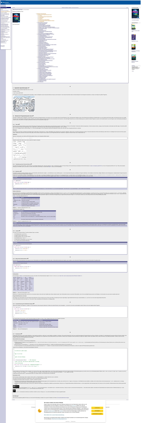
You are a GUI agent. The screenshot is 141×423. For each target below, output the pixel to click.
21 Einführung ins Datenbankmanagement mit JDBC (5, 36)
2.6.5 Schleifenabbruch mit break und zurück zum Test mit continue (48, 66)
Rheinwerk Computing (65, 7)
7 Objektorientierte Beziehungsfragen (6, 17)
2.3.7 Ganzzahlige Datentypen (42, 40)
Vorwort (2, 9)
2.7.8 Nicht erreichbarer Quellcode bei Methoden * (45, 75)
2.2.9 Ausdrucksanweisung (42, 30)
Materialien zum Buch (3, 8)
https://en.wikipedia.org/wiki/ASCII (96, 165)
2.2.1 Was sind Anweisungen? (42, 23)
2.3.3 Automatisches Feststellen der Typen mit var (45, 36)
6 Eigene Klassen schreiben (4, 16)
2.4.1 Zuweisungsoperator (42, 46)
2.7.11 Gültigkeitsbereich (41, 78)
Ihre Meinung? (3, 46)
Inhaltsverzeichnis (4, 7)
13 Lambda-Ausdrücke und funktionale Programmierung (4, 24)
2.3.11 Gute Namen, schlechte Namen (43, 43)
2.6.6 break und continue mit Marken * (43, 67)
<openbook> (70, 7)
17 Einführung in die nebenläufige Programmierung (5, 29)
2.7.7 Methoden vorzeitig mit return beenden (44, 74)
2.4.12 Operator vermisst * (42, 56)
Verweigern (97, 410)
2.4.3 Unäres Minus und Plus (42, 48)
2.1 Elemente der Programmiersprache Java (44, 14)
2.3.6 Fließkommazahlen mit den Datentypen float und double (47, 39)
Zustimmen (74, 405)
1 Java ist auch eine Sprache (4, 10)
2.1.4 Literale (40, 18)
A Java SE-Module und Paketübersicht (4, 41)
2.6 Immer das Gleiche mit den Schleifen (43, 62)
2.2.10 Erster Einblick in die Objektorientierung (45, 31)
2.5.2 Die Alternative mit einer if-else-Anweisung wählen (46, 58)
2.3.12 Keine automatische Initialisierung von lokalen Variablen (47, 44)
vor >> (127, 7)
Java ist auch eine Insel (75, 7)
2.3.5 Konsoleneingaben (41, 38)
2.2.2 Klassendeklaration (41, 24)
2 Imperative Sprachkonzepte (5, 11)
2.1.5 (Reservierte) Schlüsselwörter (43, 19)
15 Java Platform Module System (5, 27)
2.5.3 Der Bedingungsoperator (42, 59)
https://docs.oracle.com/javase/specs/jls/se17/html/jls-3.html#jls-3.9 (70, 275)
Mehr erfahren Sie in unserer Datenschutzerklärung (54, 414)
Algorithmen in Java (135, 41)
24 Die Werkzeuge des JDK (4, 40)
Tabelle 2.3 (21, 275)
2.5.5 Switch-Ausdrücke (41, 61)
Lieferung (133, 65)
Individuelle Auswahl (97, 413)
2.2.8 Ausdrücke (40, 29)
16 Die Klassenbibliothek (4, 28)
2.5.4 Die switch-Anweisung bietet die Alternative (45, 60)
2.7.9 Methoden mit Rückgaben (42, 76)
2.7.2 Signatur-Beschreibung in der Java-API (44, 70)
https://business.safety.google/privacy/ (59, 418)
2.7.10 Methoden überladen (42, 77)
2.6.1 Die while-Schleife (41, 63)
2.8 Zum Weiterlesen (40, 81)
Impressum (68, 421)
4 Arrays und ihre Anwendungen (5, 13)
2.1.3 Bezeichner (41, 17)
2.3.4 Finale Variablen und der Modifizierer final (45, 37)
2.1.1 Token (40, 15)
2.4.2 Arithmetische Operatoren (42, 47)
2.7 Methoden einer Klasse (41, 68)
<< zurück (13, 7)
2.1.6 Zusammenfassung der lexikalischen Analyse (46, 20)
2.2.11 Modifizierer (41, 32)
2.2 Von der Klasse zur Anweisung (42, 22)
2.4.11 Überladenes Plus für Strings (43, 55)
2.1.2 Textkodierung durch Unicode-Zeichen (45, 16)
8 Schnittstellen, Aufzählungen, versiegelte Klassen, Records (5, 18)
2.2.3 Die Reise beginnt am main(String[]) (44, 25)
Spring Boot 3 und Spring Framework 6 (136, 51)
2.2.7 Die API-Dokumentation (42, 28)
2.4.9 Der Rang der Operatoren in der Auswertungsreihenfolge (47, 53)
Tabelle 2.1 (14, 195)
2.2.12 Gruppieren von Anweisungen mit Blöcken (45, 33)
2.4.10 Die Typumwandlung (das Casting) (44, 54)
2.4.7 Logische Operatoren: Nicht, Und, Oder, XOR (45, 51)
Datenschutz (73, 421)
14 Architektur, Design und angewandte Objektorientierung (5, 26)
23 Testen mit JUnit (3, 39)
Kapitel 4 (49, 166)
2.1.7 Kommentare (41, 21)
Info (133, 71)
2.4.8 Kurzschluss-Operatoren (42, 52)
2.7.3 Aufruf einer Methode (42, 71)
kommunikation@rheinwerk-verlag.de (63, 397)
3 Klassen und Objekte (4, 12)
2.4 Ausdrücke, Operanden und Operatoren (44, 45)
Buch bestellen (3, 45)
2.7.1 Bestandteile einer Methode (43, 69)
